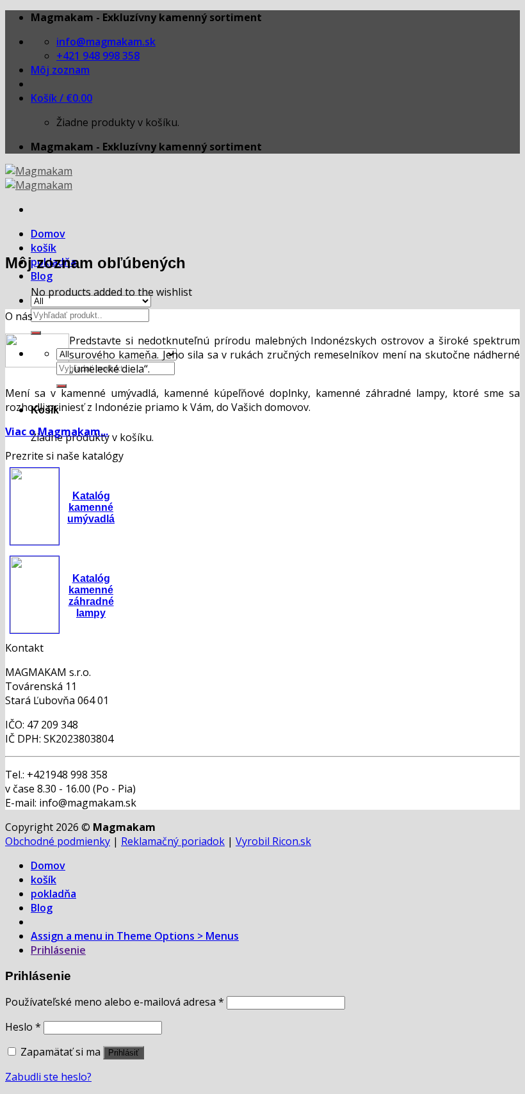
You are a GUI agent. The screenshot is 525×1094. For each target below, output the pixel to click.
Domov (48, 234)
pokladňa (53, 894)
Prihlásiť (123, 1053)
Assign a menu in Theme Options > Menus (135, 936)
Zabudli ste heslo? (48, 1077)
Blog (41, 276)
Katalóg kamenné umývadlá (91, 507)
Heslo (23, 1027)
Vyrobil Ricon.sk (273, 841)
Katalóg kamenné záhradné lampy (91, 595)
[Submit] (36, 333)
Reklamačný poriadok (173, 841)
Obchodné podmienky (57, 841)
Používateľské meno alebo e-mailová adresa (114, 1002)
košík (43, 248)
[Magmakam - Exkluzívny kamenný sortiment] (38, 178)
